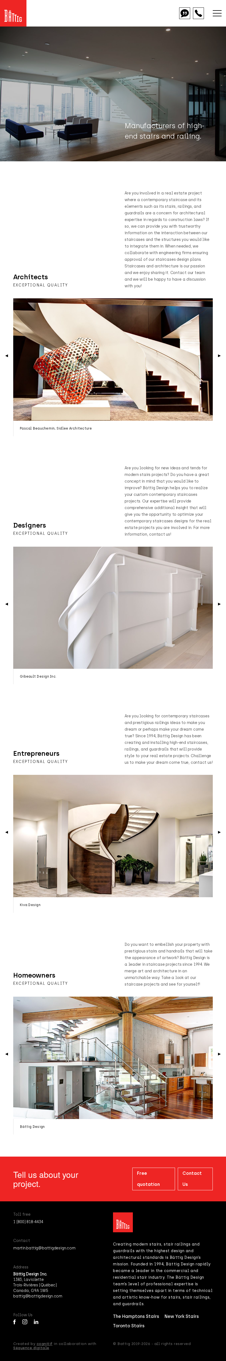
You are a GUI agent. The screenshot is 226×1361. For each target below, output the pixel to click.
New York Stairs (182, 1316)
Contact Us (192, 1179)
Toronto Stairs (128, 1325)
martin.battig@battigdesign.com (44, 1248)
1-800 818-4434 (198, 13)
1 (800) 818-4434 (28, 1222)
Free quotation (184, 13)
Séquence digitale (31, 1348)
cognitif (45, 1344)
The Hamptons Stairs (136, 1316)
